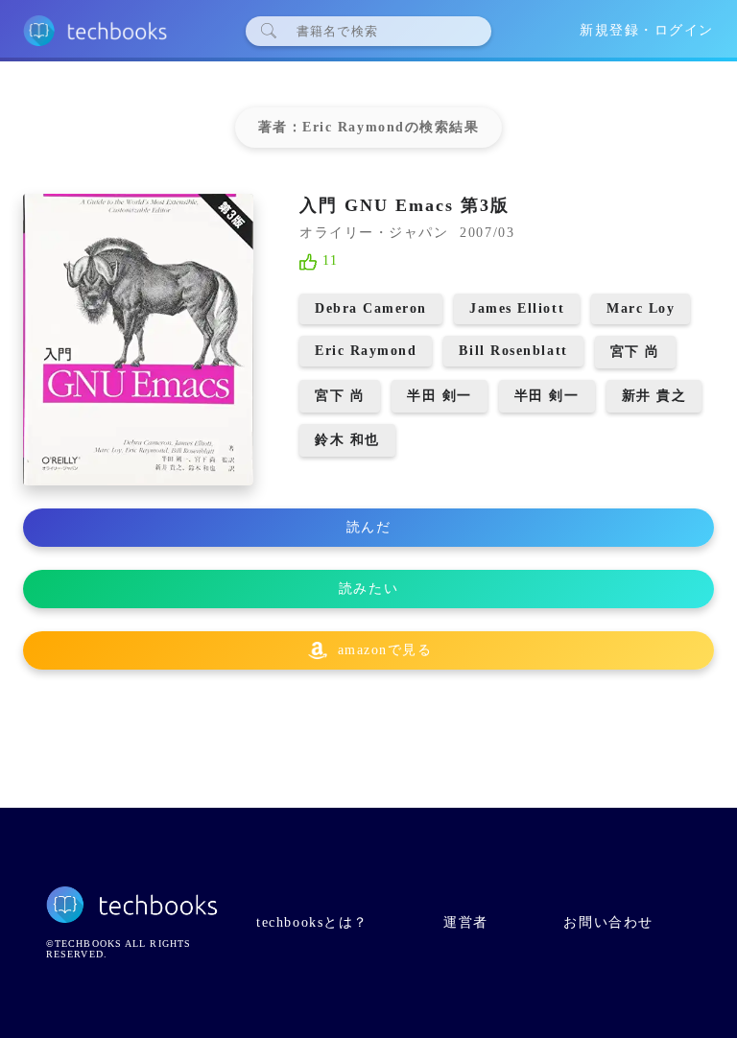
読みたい (368, 588)
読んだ (369, 527)
